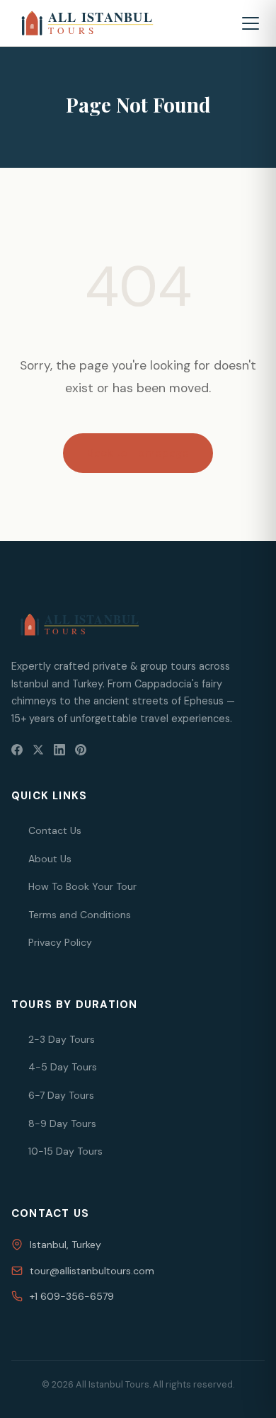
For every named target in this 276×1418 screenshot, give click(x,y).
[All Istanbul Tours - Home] (105, 23)
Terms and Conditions (79, 914)
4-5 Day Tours (62, 1066)
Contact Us (54, 830)
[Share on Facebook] (17, 749)
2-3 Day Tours (61, 1039)
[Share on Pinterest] (80, 749)
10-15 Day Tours (65, 1151)
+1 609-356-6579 (72, 1296)
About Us (49, 858)
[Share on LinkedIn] (59, 749)
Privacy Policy (60, 942)
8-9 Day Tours (62, 1123)
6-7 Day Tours (61, 1095)
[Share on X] (38, 749)
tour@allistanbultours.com (92, 1270)
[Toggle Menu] (250, 23)
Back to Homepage (138, 453)
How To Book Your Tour (82, 886)
